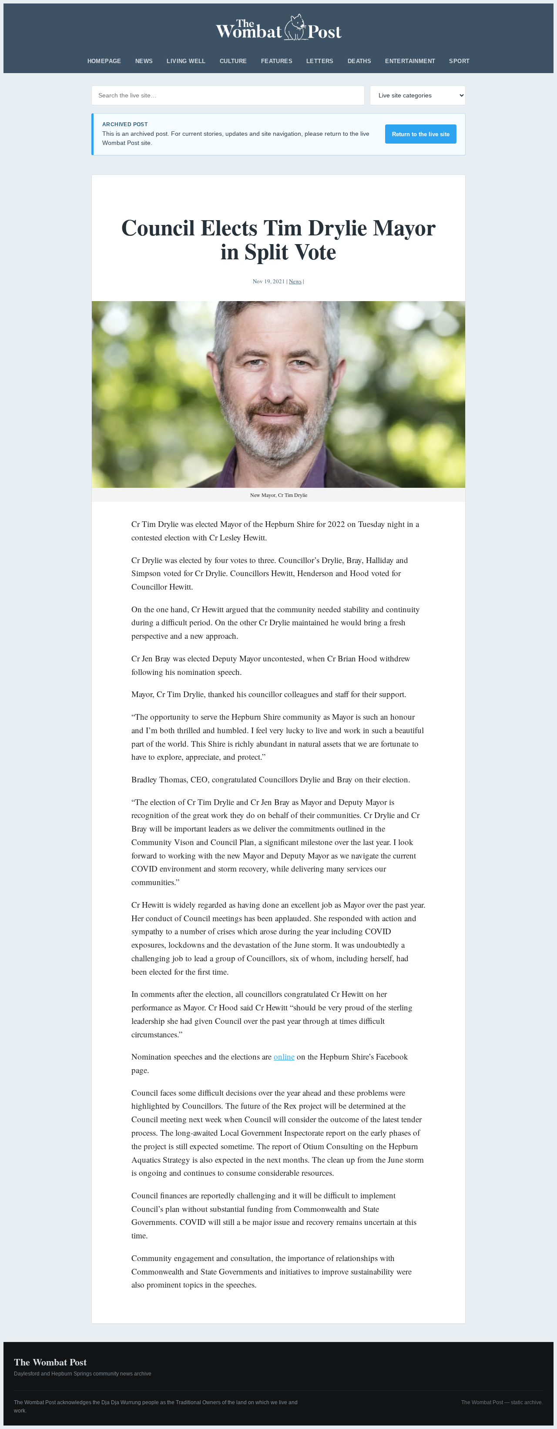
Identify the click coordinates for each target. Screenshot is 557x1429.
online (284, 1056)
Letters (320, 61)
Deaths (359, 61)
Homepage (104, 61)
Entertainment (410, 61)
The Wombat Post (50, 1362)
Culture (233, 61)
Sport (459, 61)
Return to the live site (421, 134)
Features (276, 61)
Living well (186, 61)
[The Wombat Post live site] (278, 27)
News (144, 61)
